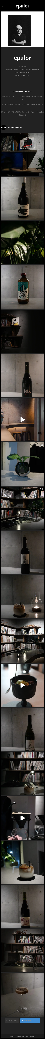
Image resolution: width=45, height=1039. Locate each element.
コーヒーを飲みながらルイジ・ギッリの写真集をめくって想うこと (22, 98)
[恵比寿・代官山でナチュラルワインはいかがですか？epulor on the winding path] (22, 375)
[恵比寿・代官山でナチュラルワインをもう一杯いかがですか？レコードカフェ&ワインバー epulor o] (22, 552)
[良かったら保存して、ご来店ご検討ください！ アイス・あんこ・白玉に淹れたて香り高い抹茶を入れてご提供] (22, 685)
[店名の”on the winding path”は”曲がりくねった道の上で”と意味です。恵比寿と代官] (22, 641)
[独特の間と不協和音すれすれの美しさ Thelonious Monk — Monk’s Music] (22, 154)
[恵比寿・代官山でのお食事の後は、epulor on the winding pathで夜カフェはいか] (22, 862)
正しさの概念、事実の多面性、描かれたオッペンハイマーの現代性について (22, 113)
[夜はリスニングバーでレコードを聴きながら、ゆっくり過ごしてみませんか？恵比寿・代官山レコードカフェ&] (22, 331)
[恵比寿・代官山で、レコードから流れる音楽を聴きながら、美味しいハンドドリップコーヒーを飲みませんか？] (22, 818)
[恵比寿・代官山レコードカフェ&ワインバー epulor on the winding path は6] (22, 508)
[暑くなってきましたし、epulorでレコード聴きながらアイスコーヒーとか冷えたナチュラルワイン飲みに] (22, 242)
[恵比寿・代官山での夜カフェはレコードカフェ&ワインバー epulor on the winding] (22, 596)
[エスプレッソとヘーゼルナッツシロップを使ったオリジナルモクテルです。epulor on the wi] (22, 995)
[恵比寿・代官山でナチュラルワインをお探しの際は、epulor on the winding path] (22, 729)
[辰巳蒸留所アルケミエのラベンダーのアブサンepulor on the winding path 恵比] (22, 287)
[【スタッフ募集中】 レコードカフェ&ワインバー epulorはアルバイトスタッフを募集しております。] (22, 950)
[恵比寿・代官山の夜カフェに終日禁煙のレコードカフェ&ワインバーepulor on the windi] (22, 773)
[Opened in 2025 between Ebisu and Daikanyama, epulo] (22, 419)
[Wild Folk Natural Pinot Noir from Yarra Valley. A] (22, 198)
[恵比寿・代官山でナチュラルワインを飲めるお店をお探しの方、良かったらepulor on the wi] (22, 906)
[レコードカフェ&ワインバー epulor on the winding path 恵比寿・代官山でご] (22, 464)
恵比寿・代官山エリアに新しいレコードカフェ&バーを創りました (23, 105)
